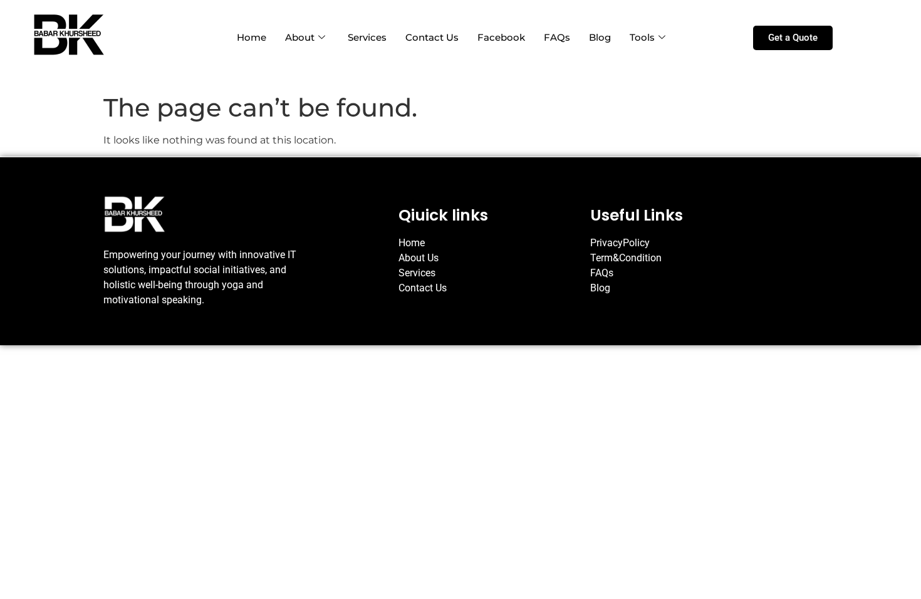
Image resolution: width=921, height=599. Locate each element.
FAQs (557, 37)
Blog (600, 37)
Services (367, 37)
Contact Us (432, 37)
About (300, 37)
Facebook (501, 37)
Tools (642, 37)
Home (251, 37)
